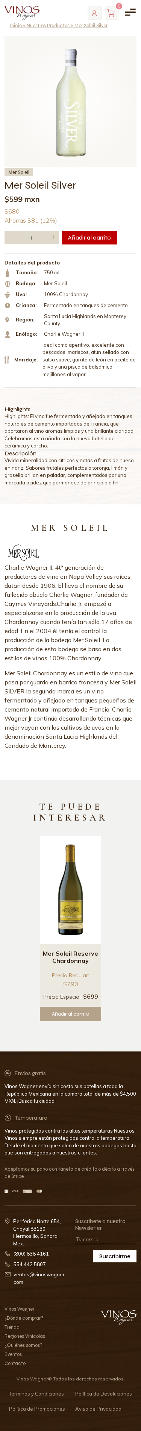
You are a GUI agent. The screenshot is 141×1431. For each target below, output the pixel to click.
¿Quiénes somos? (23, 1345)
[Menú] (130, 12)
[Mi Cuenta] (95, 13)
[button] (10, 237)
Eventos (13, 1354)
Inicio (16, 26)
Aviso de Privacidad (98, 1409)
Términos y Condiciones (36, 1394)
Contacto (15, 1363)
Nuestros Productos (48, 26)
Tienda (12, 1327)
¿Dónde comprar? (24, 1318)
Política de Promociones (37, 1409)
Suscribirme (114, 1256)
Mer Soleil (18, 172)
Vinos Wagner (19, 1309)
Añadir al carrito (89, 237)
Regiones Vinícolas (25, 1336)
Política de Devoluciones (103, 1394)
